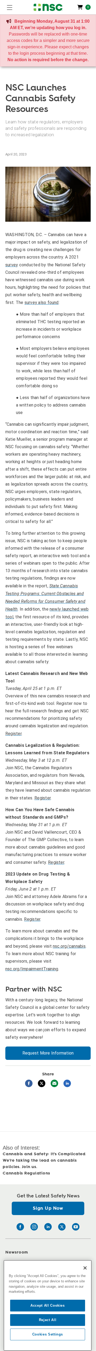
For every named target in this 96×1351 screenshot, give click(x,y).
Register (13, 733)
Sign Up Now (48, 1208)
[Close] (85, 1268)
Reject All (48, 1320)
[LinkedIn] (48, 1227)
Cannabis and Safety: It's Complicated (44, 1154)
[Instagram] (34, 1227)
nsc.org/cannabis (69, 946)
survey (11, 264)
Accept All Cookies (47, 1305)
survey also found (42, 302)
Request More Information (48, 1053)
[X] (62, 1227)
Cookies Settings (47, 1334)
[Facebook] (20, 1227)
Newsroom (16, 1252)
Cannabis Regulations (26, 1173)
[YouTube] (75, 1227)
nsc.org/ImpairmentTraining (31, 968)
